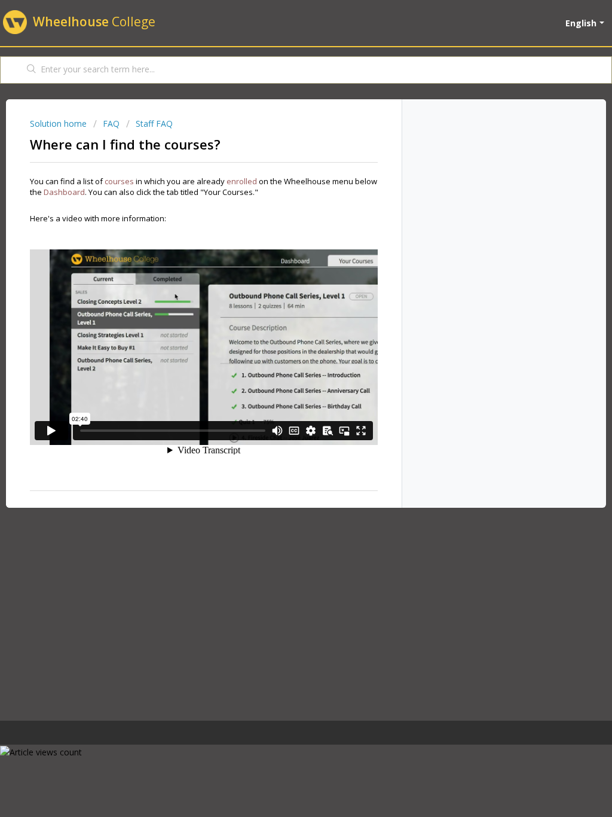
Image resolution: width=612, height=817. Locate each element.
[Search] (32, 70)
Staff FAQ (154, 123)
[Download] (283, 254)
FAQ (111, 123)
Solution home (59, 123)
